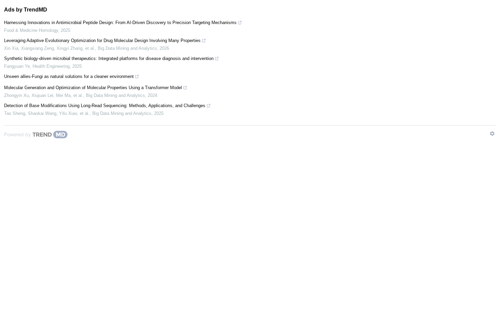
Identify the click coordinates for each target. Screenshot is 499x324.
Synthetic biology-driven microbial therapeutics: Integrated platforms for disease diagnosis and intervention (109, 58)
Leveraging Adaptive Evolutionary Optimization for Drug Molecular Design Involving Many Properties (102, 40)
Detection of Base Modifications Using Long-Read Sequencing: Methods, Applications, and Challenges (104, 105)
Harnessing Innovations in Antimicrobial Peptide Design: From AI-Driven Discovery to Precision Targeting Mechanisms (120, 22)
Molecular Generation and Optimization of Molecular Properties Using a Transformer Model (93, 87)
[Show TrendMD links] (492, 133)
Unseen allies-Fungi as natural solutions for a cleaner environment (69, 76)
